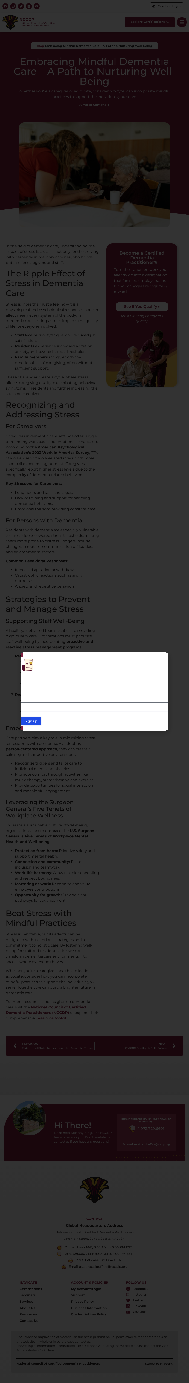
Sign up (31, 721)
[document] (94, 691)
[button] (162, 658)
